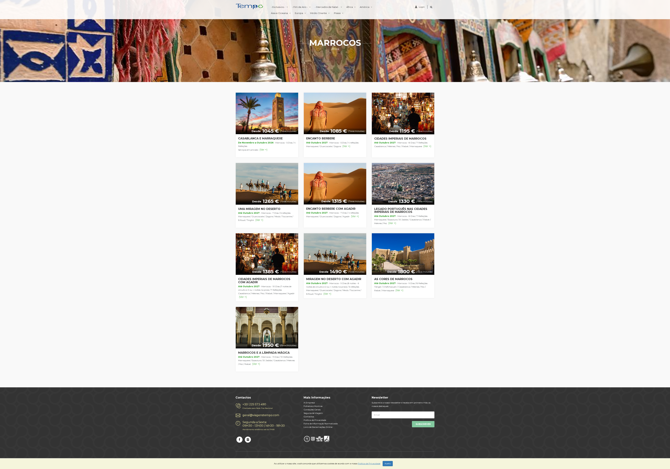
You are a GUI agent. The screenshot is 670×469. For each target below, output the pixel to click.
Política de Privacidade (315, 420)
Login (422, 7)
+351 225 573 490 (258, 406)
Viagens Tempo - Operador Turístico (249, 7)
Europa (299, 13)
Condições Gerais (312, 409)
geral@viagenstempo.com (261, 415)
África (349, 7)
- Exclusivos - (278, 7)
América (365, 7)
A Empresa (309, 402)
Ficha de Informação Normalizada (321, 423)
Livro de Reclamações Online (318, 427)
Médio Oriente (318, 13)
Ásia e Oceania (279, 13)
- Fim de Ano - (300, 7)
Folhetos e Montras (313, 406)
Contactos (309, 416)
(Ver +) (263, 149)
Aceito (388, 463)
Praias (337, 13)
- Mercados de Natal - (327, 7)
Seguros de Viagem (313, 413)
